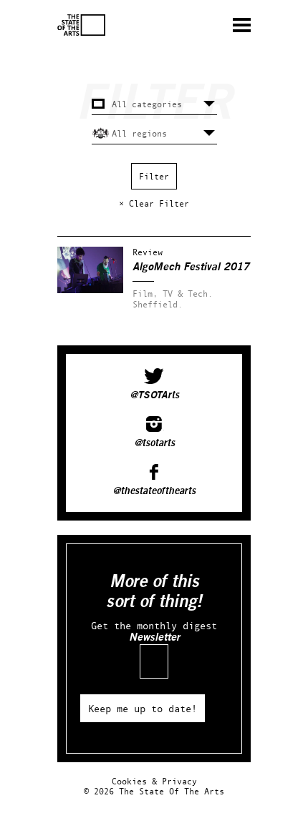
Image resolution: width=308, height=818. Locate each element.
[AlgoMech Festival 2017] (90, 290)
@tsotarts (154, 443)
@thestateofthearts (154, 491)
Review (148, 252)
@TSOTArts (154, 395)
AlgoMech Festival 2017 (191, 267)
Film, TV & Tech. (173, 293)
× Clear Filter (154, 203)
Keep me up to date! (142, 708)
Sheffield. (158, 304)
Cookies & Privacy (154, 781)
